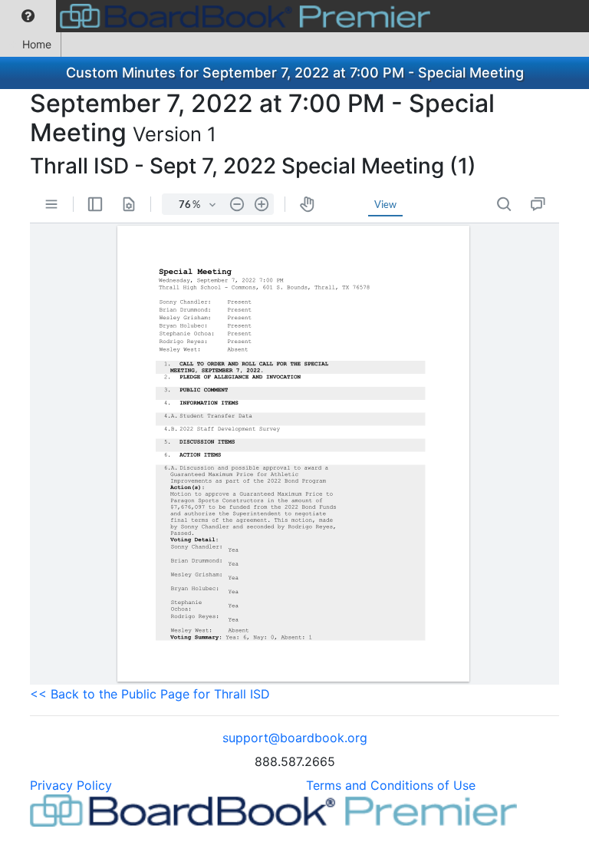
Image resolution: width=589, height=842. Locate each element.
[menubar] (219, 16)
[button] (28, 16)
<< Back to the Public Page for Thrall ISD (150, 694)
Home (36, 44)
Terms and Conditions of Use (390, 785)
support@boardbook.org (294, 737)
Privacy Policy (71, 785)
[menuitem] (28, 16)
